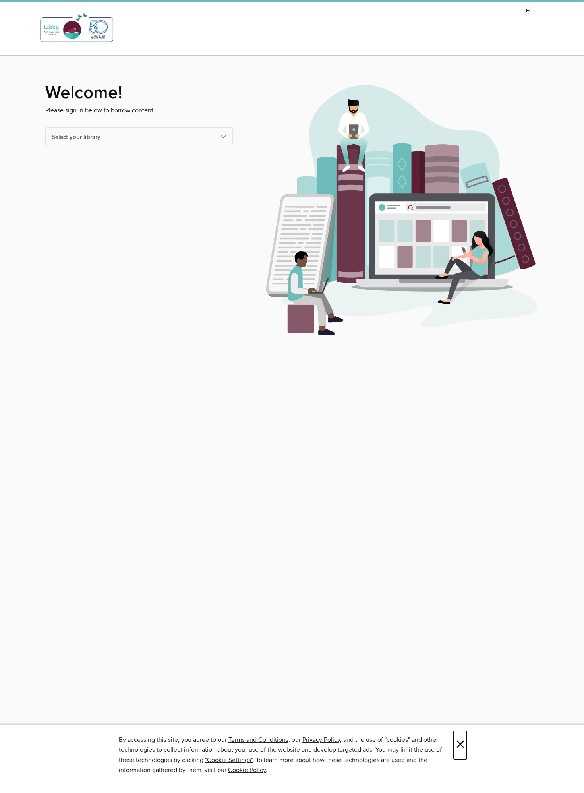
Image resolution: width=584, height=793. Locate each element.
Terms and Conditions (258, 740)
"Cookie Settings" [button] (229, 760)
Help (531, 11)
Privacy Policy (321, 740)
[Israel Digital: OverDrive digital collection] (77, 27)
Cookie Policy (247, 770)
